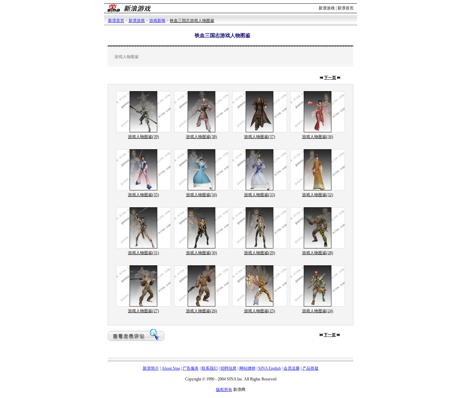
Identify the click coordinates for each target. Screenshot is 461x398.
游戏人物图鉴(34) (201, 194)
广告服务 (191, 368)
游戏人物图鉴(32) (317, 194)
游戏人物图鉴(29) (259, 252)
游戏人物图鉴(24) (317, 311)
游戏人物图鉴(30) (201, 252)
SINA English (269, 368)
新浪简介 (151, 368)
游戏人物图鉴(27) (143, 311)
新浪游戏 (327, 8)
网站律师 (247, 368)
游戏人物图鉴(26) (201, 311)
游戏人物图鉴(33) (259, 194)
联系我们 (209, 368)
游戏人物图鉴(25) (259, 311)
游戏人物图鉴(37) (259, 136)
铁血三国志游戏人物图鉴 (192, 20)
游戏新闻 (157, 20)
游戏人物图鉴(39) (143, 136)
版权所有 (224, 389)
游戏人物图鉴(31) (143, 252)
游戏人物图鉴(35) (143, 194)
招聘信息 (228, 368)
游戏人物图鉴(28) (317, 252)
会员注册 (291, 368)
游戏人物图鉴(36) (317, 136)
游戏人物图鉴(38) (201, 136)
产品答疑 (310, 368)
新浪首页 (345, 8)
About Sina (171, 368)
